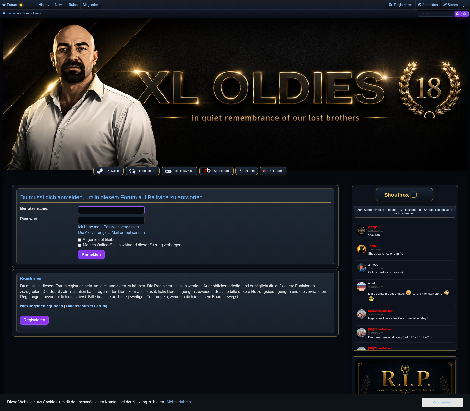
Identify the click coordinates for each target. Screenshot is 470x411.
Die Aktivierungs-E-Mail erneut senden (111, 232)
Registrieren (34, 320)
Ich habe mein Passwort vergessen (108, 227)
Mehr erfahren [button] (179, 402)
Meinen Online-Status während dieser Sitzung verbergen (131, 245)
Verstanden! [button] (443, 402)
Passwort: (29, 219)
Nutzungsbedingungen (41, 306)
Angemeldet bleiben (100, 239)
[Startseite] (235, 93)
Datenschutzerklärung (86, 306)
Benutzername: (34, 208)
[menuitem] (14, 4)
